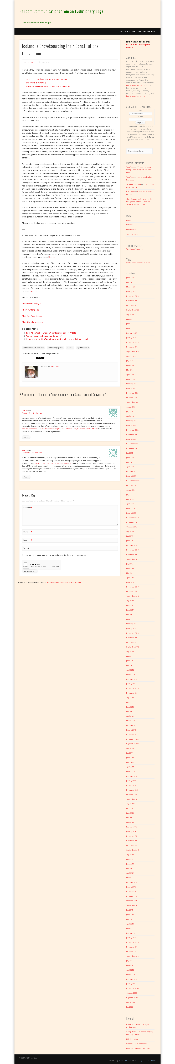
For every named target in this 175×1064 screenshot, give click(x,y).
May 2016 (129, 665)
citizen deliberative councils (34, 348)
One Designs (139, 1060)
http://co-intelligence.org (135, 85)
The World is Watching (36, 82)
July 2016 (129, 656)
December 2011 (132, 891)
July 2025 (129, 319)
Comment (27, 508)
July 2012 (129, 859)
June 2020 (130, 499)
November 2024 (132, 347)
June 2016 (130, 661)
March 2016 (130, 674)
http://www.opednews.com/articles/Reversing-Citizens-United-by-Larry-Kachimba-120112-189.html (60, 429)
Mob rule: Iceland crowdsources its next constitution (49, 86)
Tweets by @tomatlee (134, 249)
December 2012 (132, 836)
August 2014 (130, 748)
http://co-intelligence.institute (137, 96)
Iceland (70, 348)
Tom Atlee (30, 62)
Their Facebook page (31, 303)
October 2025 (131, 305)
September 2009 (132, 998)
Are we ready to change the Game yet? (44, 336)
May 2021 (129, 462)
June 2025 (130, 324)
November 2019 (132, 522)
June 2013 (130, 813)
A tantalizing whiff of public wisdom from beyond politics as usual (57, 339)
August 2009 (130, 1002)
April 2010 (130, 970)
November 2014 (132, 739)
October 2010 (131, 951)
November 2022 (132, 434)
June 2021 (130, 457)
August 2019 (130, 531)
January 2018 (131, 582)
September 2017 (132, 596)
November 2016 (132, 638)
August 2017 (130, 601)
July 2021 (129, 453)
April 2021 (130, 467)
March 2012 (130, 877)
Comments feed (132, 229)
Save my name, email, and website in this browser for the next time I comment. (55, 555)
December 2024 (132, 342)
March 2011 (130, 928)
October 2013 (131, 794)
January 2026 (131, 291)
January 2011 (131, 938)
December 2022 (132, 430)
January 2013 (131, 831)
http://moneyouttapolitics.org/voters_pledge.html (54, 463)
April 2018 (130, 577)
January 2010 (131, 984)
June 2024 (130, 365)
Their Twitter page (30, 309)
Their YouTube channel (32, 316)
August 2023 (130, 407)
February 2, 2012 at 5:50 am (32, 453)
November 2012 (132, 841)
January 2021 (131, 476)
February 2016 (131, 679)
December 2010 (132, 942)
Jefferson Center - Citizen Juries (138, 1048)
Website (26, 548)
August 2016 (130, 651)
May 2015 (129, 711)
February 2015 (131, 725)
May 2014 (129, 762)
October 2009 (131, 993)
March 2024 (130, 379)
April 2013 (130, 822)
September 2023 (132, 402)
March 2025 (130, 328)
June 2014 (130, 757)
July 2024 (129, 361)
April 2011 (130, 924)
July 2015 (129, 702)
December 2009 (132, 988)
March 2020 (130, 508)
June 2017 (130, 610)
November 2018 (132, 554)
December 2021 (132, 444)
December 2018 (132, 550)
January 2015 (131, 730)
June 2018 (130, 568)
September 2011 (132, 905)
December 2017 (132, 587)
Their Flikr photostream (32, 322)
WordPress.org (132, 234)
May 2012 (129, 868)
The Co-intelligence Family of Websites (137, 31)
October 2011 (131, 901)
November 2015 (132, 693)
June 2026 (130, 277)
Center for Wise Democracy (136, 1043)
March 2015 (130, 721)
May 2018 (129, 573)
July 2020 (129, 494)
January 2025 (131, 337)
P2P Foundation (132, 1039)
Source (52, 257)
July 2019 (129, 536)
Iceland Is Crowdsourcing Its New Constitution (46, 79)
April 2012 (130, 873)
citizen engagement (56, 348)
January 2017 (131, 628)
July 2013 (129, 808)
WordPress (151, 1060)
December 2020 (132, 481)
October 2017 (131, 591)
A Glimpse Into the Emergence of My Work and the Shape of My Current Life (139, 202)
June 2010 (130, 965)
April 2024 (130, 374)
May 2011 (129, 919)
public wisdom (83, 348)
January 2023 (131, 425)
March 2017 (130, 619)
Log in (128, 220)
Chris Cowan (131, 199)
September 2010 (132, 956)
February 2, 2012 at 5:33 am (32, 413)
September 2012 (132, 850)
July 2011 (129, 910)
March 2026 (130, 287)
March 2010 (130, 974)
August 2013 (130, 804)
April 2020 (130, 504)
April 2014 (130, 767)
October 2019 (131, 527)
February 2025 (131, 333)
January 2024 (131, 388)
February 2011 (131, 933)
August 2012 (130, 854)
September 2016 (132, 647)
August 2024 (130, 356)
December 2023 (132, 393)
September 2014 (132, 744)
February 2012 (131, 882)
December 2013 (132, 785)
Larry (24, 410)
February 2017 (131, 624)
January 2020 (131, 513)
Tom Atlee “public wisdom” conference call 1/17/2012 (51, 333)
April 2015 (130, 716)
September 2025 (132, 310)
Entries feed (131, 225)
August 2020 (130, 490)
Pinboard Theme (125, 1060)
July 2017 (129, 605)
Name (27, 532)
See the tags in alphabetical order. (138, 263)
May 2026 (129, 282)
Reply (26, 437)
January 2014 (131, 781)
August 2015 (130, 697)
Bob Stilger (130, 192)
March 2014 (130, 771)
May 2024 (129, 370)
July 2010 (129, 961)
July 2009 (129, 1007)
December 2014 (132, 734)
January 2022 (131, 439)
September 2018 (132, 559)
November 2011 (132, 896)
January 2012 (131, 887)
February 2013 (131, 827)
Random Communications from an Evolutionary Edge (61, 11)
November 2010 (132, 947)
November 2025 (132, 301)
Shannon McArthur (133, 184)
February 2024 (131, 384)
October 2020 (131, 485)
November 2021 (132, 448)
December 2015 (132, 688)
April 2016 (130, 670)
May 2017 (129, 614)
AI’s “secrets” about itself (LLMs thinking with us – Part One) (138, 170)
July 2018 (129, 564)
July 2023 (129, 411)
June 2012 (130, 864)
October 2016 (131, 642)
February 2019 (131, 545)
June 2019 (130, 540)
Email (27, 540)
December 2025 (132, 296)
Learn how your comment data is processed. (64, 582)
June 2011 (130, 914)
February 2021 (131, 471)
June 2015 (130, 707)
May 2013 (129, 817)
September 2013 (132, 799)
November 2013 (132, 790)
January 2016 (131, 684)
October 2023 (131, 397)
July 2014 (129, 753)
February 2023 (131, 421)
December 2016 (132, 633)
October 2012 (131, 845)
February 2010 (131, 979)
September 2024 (132, 351)
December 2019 (132, 517)
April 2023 (130, 416)
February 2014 (131, 776)
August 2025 (130, 314)
